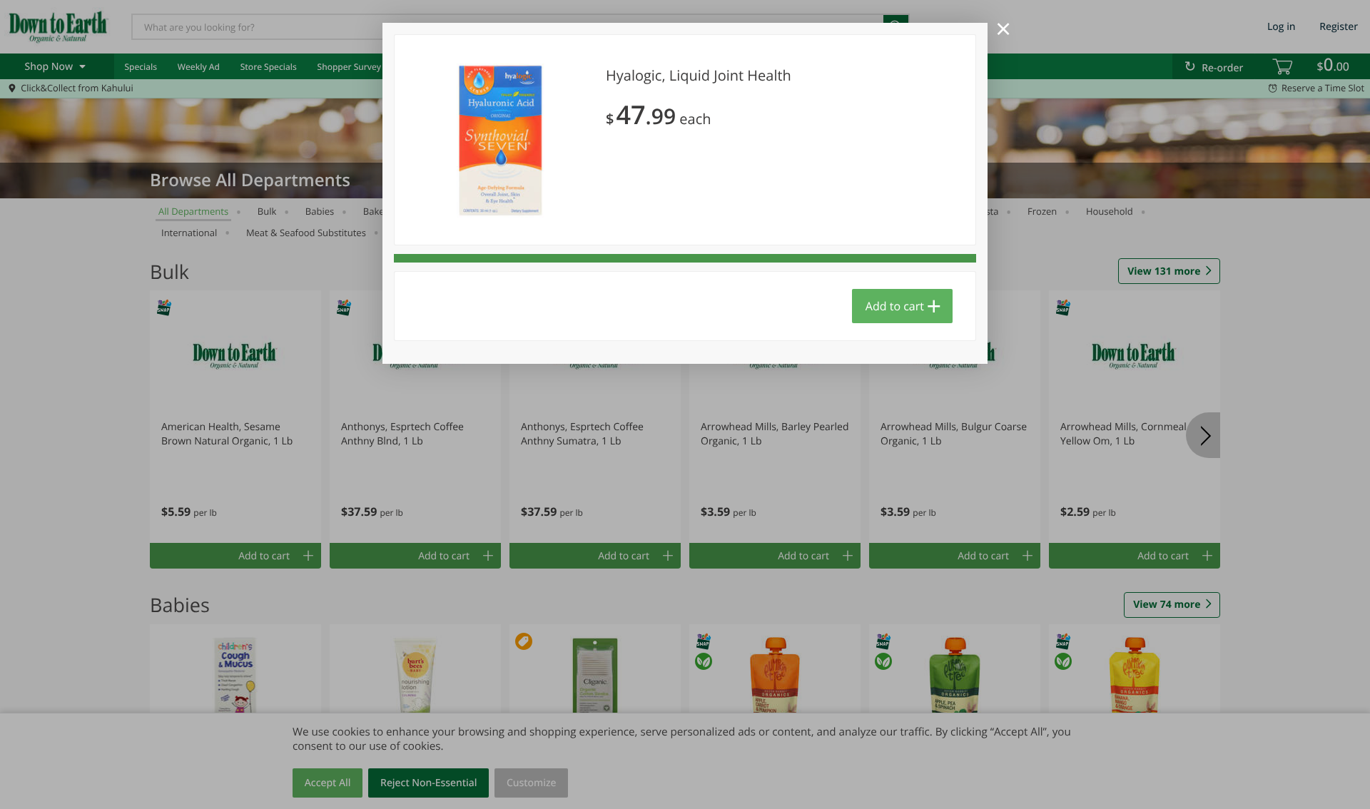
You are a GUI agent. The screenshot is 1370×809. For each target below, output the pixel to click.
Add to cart (895, 306)
